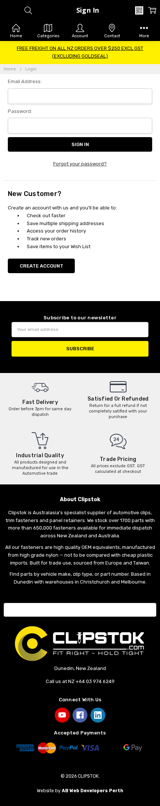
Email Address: (25, 81)
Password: (20, 111)
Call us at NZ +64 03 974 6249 (80, 681)
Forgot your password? (80, 164)
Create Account (41, 266)
